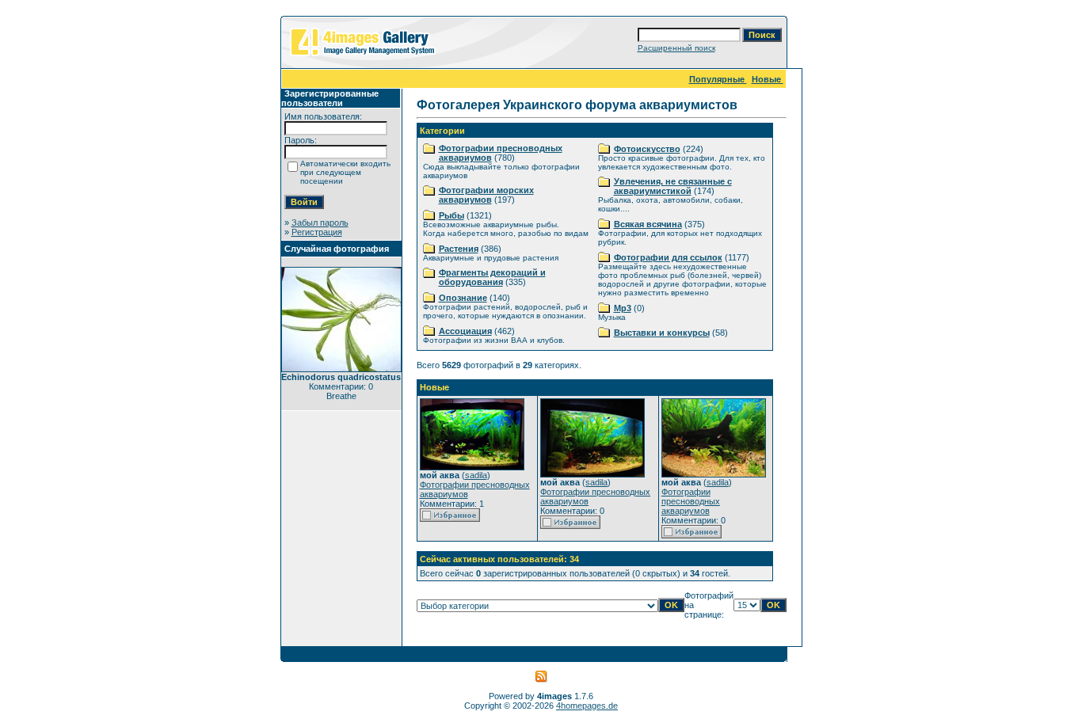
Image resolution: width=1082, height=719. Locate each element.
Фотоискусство (647, 149)
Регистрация (316, 232)
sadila (476, 475)
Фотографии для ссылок (668, 257)
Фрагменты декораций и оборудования (492, 277)
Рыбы (451, 215)
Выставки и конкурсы (662, 332)
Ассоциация (465, 331)
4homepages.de (587, 705)
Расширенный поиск (676, 48)
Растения (458, 248)
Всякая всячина (648, 224)
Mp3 (622, 308)
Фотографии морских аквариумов (486, 194)
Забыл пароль (320, 222)
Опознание (463, 297)
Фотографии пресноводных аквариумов (690, 501)
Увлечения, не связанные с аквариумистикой (673, 186)
